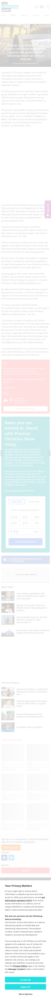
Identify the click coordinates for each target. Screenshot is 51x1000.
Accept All (25, 979)
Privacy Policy (20, 966)
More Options (25, 994)
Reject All (25, 987)
